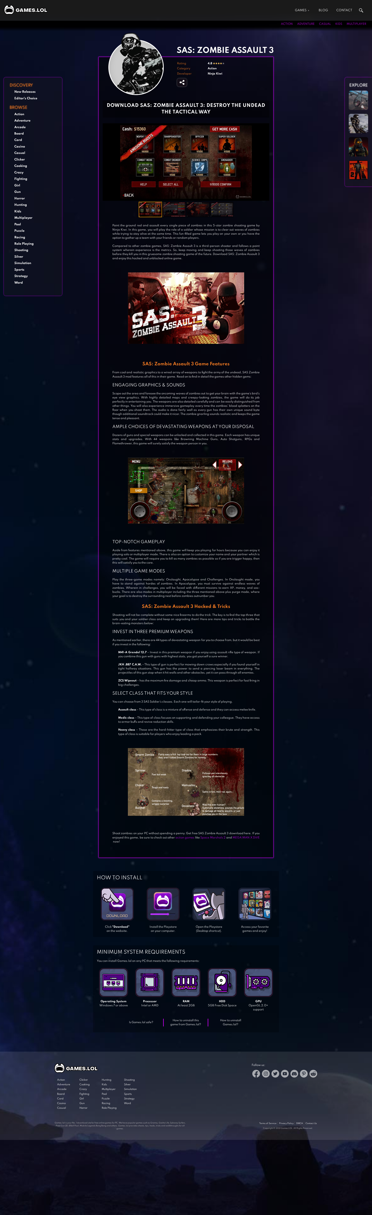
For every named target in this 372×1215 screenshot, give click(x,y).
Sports (19, 269)
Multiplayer (356, 24)
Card (18, 140)
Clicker (19, 159)
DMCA (299, 1123)
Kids (338, 24)
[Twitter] (275, 1074)
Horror (19, 198)
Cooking (20, 166)
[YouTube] (284, 1074)
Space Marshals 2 (213, 837)
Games (301, 10)
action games (185, 837)
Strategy (21, 276)
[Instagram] (265, 1074)
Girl (17, 185)
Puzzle (19, 231)
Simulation (22, 263)
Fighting (20, 179)
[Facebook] (256, 1074)
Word (18, 282)
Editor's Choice (25, 98)
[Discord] (294, 1074)
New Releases (25, 92)
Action (287, 24)
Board (19, 133)
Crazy (18, 172)
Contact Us (311, 1123)
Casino (19, 146)
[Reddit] (313, 1074)
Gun (17, 192)
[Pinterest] (303, 1074)
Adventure (306, 24)
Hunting (20, 205)
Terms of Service (267, 1123)
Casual (325, 24)
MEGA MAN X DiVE (246, 837)
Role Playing (24, 243)
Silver (18, 256)
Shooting (21, 250)
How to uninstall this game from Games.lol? (185, 1022)
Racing (19, 237)
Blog (323, 10)
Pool (17, 224)
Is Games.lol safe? (141, 1022)
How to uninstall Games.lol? (230, 1022)
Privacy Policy (286, 1123)
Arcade (20, 127)
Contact (344, 10)
